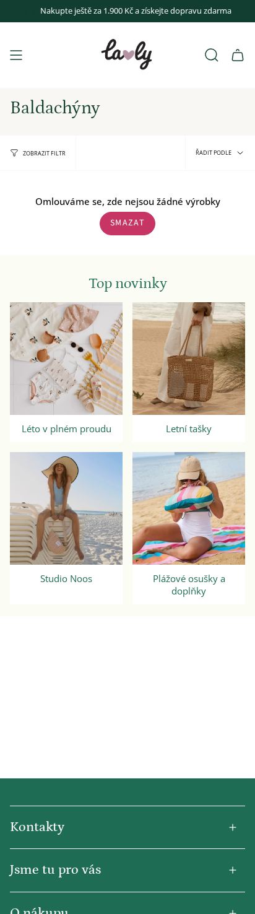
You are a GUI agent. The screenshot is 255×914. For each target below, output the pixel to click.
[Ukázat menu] (16, 55)
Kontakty (37, 827)
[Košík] (238, 55)
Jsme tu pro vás (55, 869)
